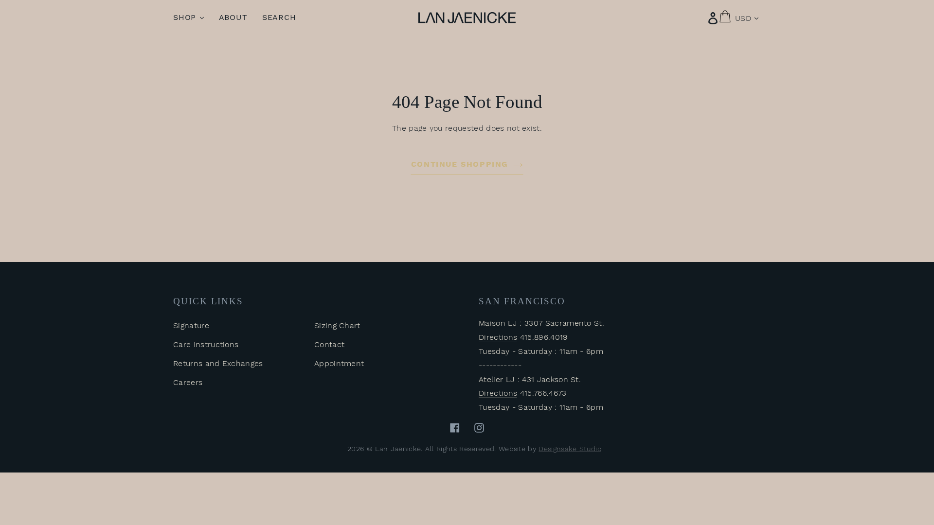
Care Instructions (205, 344)
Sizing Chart (337, 325)
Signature (191, 325)
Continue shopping (459, 164)
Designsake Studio (570, 449)
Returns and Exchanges (218, 363)
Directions (498, 337)
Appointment (339, 363)
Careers (187, 382)
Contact (329, 344)
